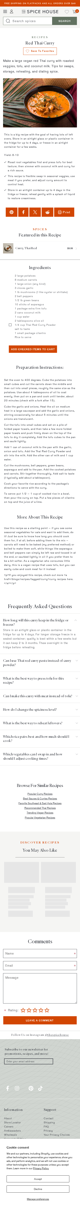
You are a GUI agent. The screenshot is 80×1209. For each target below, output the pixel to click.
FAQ (46, 1126)
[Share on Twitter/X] (35, 212)
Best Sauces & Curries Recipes (40, 798)
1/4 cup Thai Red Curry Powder (35, 324)
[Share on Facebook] (23, 212)
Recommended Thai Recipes (40, 807)
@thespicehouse (57, 1035)
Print (66, 212)
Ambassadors (12, 1130)
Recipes (40, 37)
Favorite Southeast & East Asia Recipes (40, 803)
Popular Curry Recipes (40, 793)
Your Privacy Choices (57, 1134)
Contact (49, 1118)
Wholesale (10, 1134)
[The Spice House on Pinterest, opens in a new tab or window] (30, 1088)
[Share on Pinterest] (11, 212)
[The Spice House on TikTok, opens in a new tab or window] (40, 1088)
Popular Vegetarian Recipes (40, 817)
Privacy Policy (41, 1168)
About (8, 1118)
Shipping (49, 1122)
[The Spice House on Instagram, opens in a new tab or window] (17, 1088)
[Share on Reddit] (47, 212)
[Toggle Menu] (5, 12)
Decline (38, 1189)
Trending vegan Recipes (40, 812)
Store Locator (12, 1122)
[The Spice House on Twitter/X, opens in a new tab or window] (24, 1088)
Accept (38, 1179)
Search (64, 21)
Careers (9, 1126)
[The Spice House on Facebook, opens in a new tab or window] (7, 1088)
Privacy (48, 1130)
